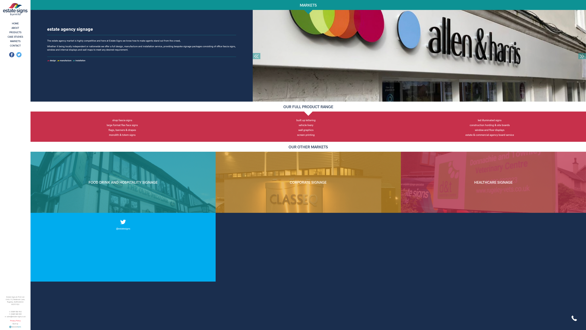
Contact (15, 45)
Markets (15, 41)
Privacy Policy (15, 320)
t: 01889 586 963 (15, 311)
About (15, 27)
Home (15, 23)
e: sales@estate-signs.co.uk (15, 316)
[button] (256, 56)
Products (15, 32)
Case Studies (15, 36)
